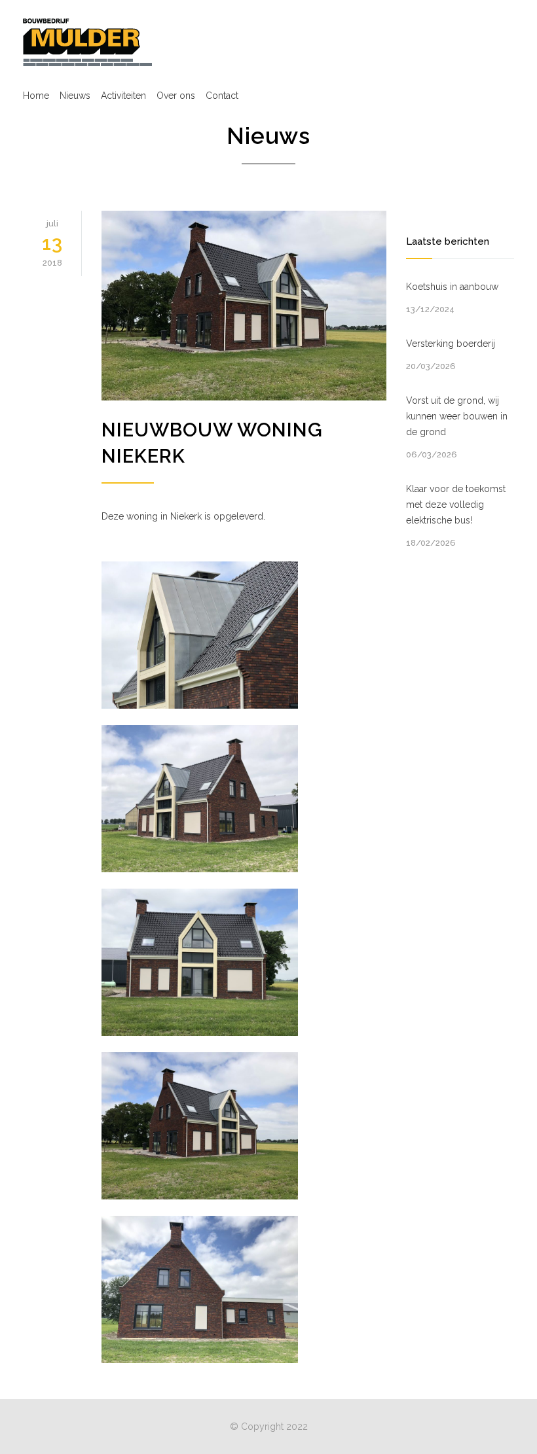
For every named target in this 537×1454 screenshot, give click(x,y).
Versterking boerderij (450, 343)
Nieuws (75, 95)
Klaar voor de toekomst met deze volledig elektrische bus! (456, 504)
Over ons (176, 95)
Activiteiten (123, 95)
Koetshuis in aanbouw (452, 286)
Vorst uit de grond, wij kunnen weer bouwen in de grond (457, 416)
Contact (222, 95)
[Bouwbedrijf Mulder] (88, 42)
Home (36, 95)
